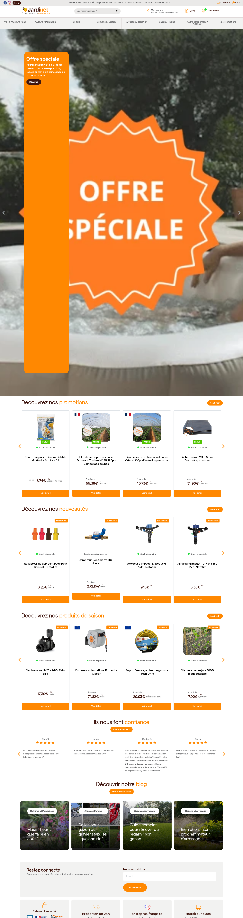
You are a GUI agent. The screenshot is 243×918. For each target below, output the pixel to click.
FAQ (237, 3)
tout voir (215, 403)
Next (239, 212)
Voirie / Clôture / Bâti (15, 22)
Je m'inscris (135, 887)
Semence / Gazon (106, 22)
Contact (225, 3)
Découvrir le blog (121, 791)
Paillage (76, 22)
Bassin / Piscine (167, 22)
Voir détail (45, 493)
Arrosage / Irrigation (136, 22)
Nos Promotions (228, 22)
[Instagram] (9, 3)
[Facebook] (5, 3)
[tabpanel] (121, 212)
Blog (16, 3)
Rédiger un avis (121, 729)
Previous (3, 212)
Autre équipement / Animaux (197, 23)
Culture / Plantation (45, 22)
